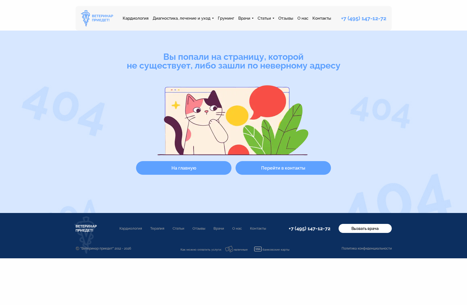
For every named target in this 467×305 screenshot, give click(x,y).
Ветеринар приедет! (86, 228)
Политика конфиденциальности (367, 248)
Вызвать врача (365, 228)
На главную (183, 168)
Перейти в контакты (283, 168)
